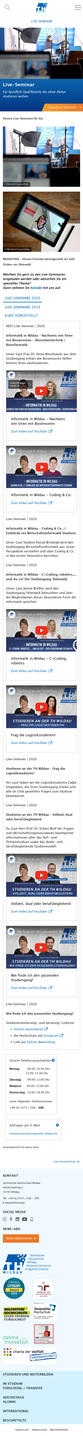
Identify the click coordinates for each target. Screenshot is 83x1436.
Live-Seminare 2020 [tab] (22, 298)
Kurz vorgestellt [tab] (21, 315)
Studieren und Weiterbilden (28, 1374)
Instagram (51, 1035)
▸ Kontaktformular (14, 1203)
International (16, 1411)
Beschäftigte (14, 1420)
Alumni (9, 1402)
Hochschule (13, 1397)
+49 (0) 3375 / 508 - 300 (23, 1198)
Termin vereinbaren (28, 1029)
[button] (7, 7)
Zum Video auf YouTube (29, 431)
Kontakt (36, 287)
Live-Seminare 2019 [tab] (22, 307)
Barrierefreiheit (59, 1430)
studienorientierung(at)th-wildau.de (33, 1133)
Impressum (22, 1430)
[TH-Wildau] (42, 11)
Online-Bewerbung (41, 1042)
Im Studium (13, 1383)
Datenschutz (39, 1430)
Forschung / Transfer (22, 1388)
